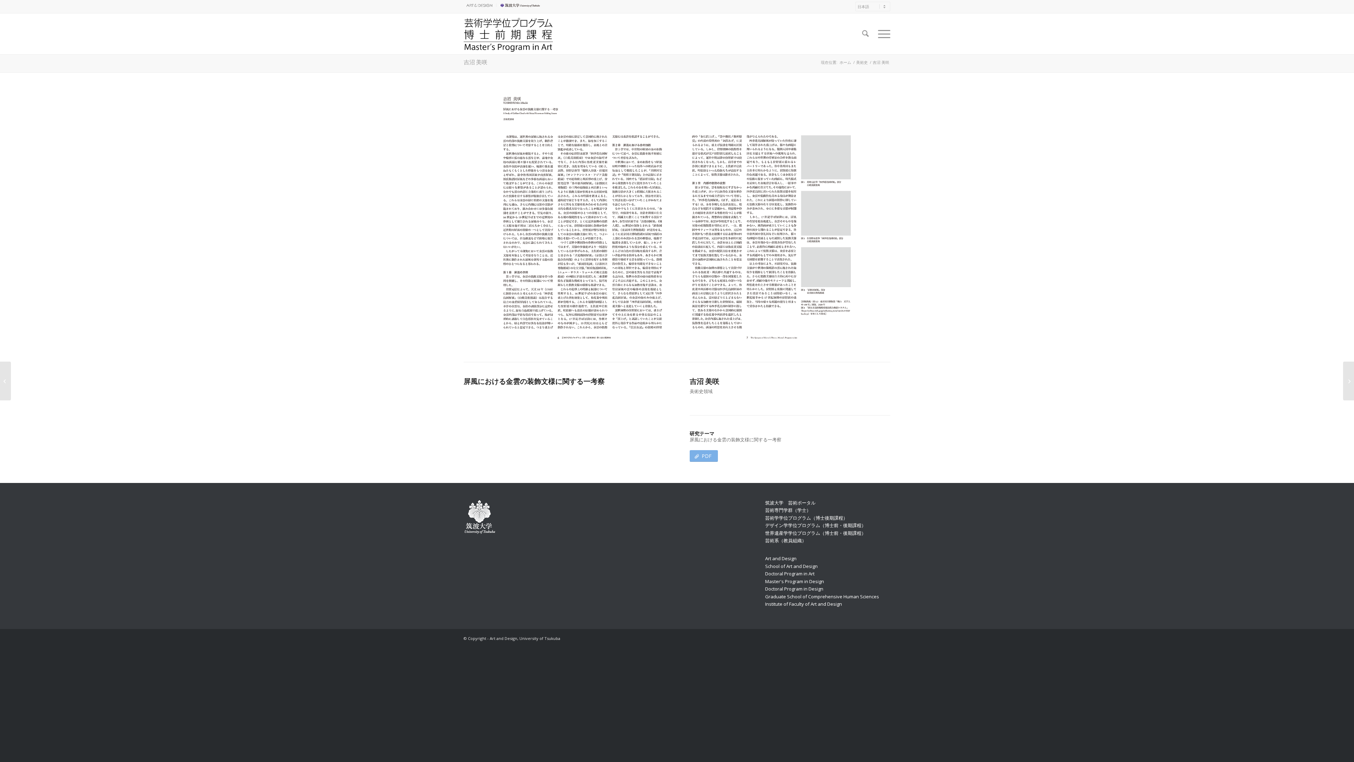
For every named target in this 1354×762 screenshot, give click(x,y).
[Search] (865, 33)
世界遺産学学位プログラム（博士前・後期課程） (815, 533)
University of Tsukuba (521, 5)
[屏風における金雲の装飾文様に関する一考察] (677, 218)
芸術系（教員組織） (785, 540)
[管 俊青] (5, 381)
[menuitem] (480, 5)
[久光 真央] (1348, 381)
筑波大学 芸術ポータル (790, 503)
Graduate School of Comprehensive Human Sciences (822, 596)
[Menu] (881, 33)
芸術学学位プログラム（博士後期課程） (806, 518)
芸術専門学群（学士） (788, 510)
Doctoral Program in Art (790, 573)
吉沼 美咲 (475, 62)
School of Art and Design (791, 566)
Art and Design (781, 558)
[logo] (508, 33)
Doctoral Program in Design (794, 589)
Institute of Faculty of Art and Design (803, 604)
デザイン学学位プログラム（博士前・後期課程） (815, 525)
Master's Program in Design (794, 581)
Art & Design (478, 5)
